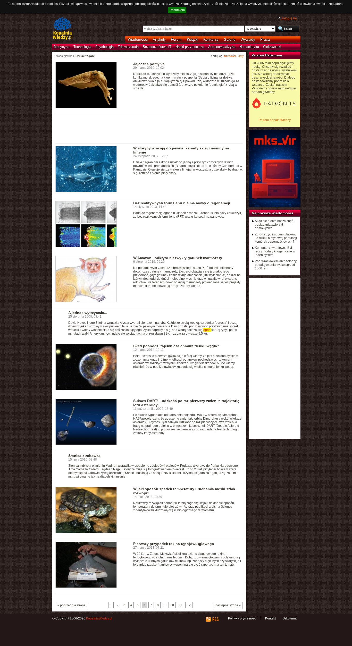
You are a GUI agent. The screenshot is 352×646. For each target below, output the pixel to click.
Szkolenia (290, 618)
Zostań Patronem (267, 55)
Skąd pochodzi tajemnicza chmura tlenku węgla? (176, 346)
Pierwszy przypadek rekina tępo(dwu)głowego (173, 544)
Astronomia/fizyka (221, 47)
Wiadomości (138, 39)
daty (241, 55)
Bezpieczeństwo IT (157, 47)
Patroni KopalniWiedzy (275, 120)
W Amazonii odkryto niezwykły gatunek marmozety (177, 258)
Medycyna (61, 47)
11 (180, 605)
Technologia (82, 47)
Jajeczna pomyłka (149, 64)
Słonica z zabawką (84, 456)
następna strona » (228, 605)
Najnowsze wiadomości (272, 213)
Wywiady (248, 39)
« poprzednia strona (71, 605)
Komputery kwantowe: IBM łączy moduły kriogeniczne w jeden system (275, 251)
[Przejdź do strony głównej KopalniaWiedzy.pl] (62, 28)
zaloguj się (289, 18)
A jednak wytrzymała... (87, 313)
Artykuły (159, 39)
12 (189, 605)
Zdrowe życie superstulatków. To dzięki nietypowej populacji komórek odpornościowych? (276, 238)
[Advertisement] (149, 128)
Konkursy (211, 39)
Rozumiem (177, 10)
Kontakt (270, 618)
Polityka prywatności (242, 618)
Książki (192, 39)
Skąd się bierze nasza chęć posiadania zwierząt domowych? (274, 224)
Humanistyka (249, 47)
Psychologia (104, 47)
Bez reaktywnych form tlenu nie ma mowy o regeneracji (181, 203)
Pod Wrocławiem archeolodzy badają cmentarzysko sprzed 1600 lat (276, 264)
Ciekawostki (272, 47)
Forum (176, 39)
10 (172, 605)
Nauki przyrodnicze (189, 47)
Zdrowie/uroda (128, 47)
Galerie (230, 39)
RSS (215, 619)
